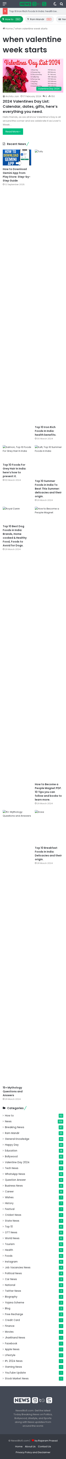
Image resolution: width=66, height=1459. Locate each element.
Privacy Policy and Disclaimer (33, 1452)
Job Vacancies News (17, 1267)
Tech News (11, 1168)
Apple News (12, 1349)
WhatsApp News (15, 1174)
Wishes (9, 1197)
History (9, 1203)
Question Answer (15, 1180)
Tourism (10, 1244)
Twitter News (13, 1291)
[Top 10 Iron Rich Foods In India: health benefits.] (49, 286)
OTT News (11, 1232)
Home (9, 28)
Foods (8, 1256)
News (8, 1121)
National (10, 1285)
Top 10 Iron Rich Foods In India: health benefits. (36, 11)
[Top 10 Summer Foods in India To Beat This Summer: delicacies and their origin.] (49, 461)
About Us (30, 1446)
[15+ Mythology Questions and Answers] (17, 947)
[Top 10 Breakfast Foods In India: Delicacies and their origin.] (49, 827)
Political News (13, 1273)
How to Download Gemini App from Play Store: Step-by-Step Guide (16, 174)
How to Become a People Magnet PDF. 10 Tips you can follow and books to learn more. (48, 791)
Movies (9, 1332)
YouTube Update (15, 1372)
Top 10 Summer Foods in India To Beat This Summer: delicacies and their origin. (48, 488)
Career (9, 1191)
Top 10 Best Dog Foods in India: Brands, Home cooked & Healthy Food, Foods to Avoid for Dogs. (15, 535)
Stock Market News (17, 1378)
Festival (9, 1209)
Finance (9, 1326)
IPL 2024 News (14, 1361)
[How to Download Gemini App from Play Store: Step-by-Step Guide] (17, 157)
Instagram (11, 1261)
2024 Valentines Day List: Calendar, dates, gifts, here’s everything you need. (30, 106)
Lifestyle (10, 1355)
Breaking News (14, 1127)
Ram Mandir (40, 19)
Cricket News (13, 1215)
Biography (11, 1296)
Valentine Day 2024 (17, 1162)
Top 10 (9, 1226)
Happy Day (12, 1145)
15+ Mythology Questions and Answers (13, 1091)
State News (12, 1221)
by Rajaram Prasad (46, 1440)
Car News (11, 1279)
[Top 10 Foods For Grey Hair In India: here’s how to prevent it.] (17, 453)
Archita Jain (12, 96)
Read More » (13, 131)
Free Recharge (14, 1314)
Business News (14, 1185)
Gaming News (13, 1367)
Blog (7, 1308)
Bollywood (11, 1156)
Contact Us (44, 1446)
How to (12, 19)
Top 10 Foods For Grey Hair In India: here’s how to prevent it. (14, 470)
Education (11, 1150)
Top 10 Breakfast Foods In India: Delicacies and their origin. (48, 853)
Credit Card (12, 1320)
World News (12, 1238)
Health (9, 1250)
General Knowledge (17, 1139)
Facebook (11, 1343)
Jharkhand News (15, 1337)
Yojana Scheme (14, 1302)
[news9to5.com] (33, 4)
